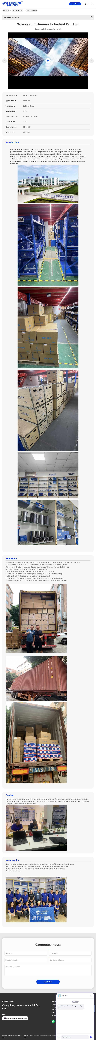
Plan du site (26, 1036)
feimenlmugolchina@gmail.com (16, 1018)
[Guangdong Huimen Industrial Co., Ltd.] (12, 4)
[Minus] (91, 996)
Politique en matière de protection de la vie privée (11, 1036)
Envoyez (48, 982)
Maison (6, 10)
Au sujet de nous (17, 10)
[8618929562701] (53, 1021)
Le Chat (75, 4)
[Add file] (59, 1037)
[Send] (91, 1037)
